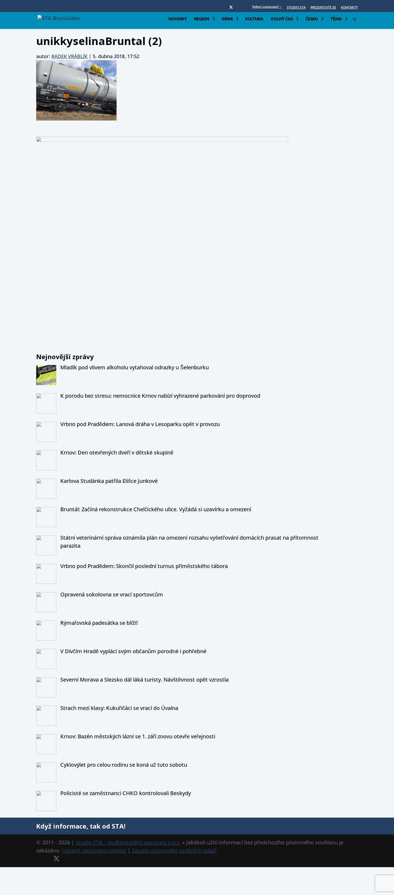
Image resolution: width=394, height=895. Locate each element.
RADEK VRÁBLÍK (69, 56)
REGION (201, 19)
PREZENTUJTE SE (323, 8)
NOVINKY (177, 19)
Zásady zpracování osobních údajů (174, 850)
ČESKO (311, 19)
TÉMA (336, 19)
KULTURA (254, 19)
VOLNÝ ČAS (281, 19)
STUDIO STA (296, 8)
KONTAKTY (349, 8)
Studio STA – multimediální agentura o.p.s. (128, 842)
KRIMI (227, 19)
